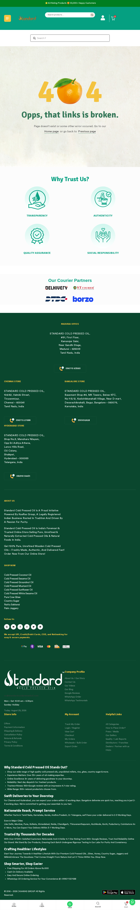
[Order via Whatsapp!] (132, 902)
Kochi (104, 824)
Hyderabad (25, 800)
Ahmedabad (43, 824)
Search (92, 15)
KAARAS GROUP (27, 891)
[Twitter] (33, 626)
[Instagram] (27, 626)
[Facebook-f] (20, 626)
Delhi (10, 824)
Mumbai (18, 824)
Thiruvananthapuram (80, 824)
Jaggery (120, 854)
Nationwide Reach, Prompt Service (29, 811)
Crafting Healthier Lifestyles (25, 849)
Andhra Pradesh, (60, 815)
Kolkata (33, 824)
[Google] (6, 626)
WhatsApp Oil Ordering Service (22, 879)
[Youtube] (13, 626)
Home (14, 906)
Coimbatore (126, 824)
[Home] (14, 904)
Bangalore (86, 800)
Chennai (12, 800)
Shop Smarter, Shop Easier (23, 864)
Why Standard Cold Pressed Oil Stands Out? (35, 767)
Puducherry (114, 824)
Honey (97, 854)
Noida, (54, 824)
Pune (26, 824)
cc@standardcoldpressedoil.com (21, 696)
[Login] (42, 904)
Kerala (47, 815)
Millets (7, 857)
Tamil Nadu (26, 815)
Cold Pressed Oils (77, 854)
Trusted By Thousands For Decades (29, 834)
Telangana (76, 815)
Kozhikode (96, 824)
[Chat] (70, 904)
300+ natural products (30, 789)
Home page (51, 131)
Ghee (90, 854)
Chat (70, 908)
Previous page (87, 131)
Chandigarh (62, 824)
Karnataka (38, 815)
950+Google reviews (33, 786)
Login (42, 906)
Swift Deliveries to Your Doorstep (28, 796)
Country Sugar (108, 854)
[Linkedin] (40, 626)
